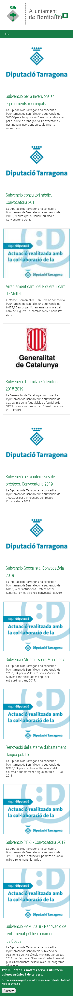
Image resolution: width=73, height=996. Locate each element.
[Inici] (13, 23)
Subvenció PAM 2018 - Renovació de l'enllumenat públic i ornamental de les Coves (36, 933)
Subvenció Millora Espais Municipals (35, 659)
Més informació (11, 983)
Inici (7, 34)
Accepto (9, 990)
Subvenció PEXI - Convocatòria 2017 (35, 842)
